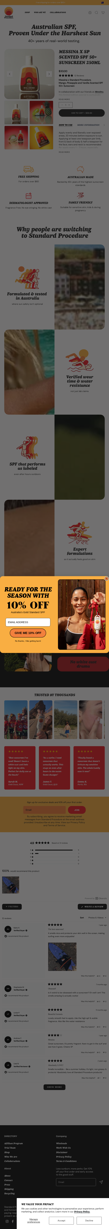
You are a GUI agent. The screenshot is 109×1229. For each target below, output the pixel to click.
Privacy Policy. (82, 1211)
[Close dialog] (106, 578)
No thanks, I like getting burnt (28, 641)
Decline (89, 1220)
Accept (61, 1220)
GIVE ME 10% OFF (28, 633)
